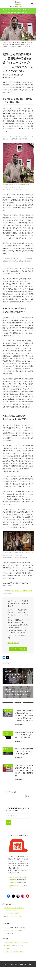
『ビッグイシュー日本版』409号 (21, 591)
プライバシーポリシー (11, 910)
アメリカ (7, 663)
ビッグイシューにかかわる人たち (14, 951)
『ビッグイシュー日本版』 (12, 913)
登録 (8, 822)
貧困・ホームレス (10, 77)
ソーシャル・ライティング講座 (13, 930)
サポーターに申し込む (18, 649)
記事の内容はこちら (15, 886)
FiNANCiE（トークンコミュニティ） (15, 945)
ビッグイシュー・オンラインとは (14, 908)
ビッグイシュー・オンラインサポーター (16, 942)
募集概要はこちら (13, 643)
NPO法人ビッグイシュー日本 (12, 916)
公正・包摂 (20, 75)
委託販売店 (12, 883)
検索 (27, 796)
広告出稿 (7, 948)
